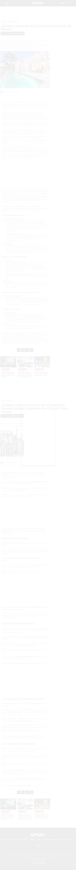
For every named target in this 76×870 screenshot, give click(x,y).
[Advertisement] (38, 437)
